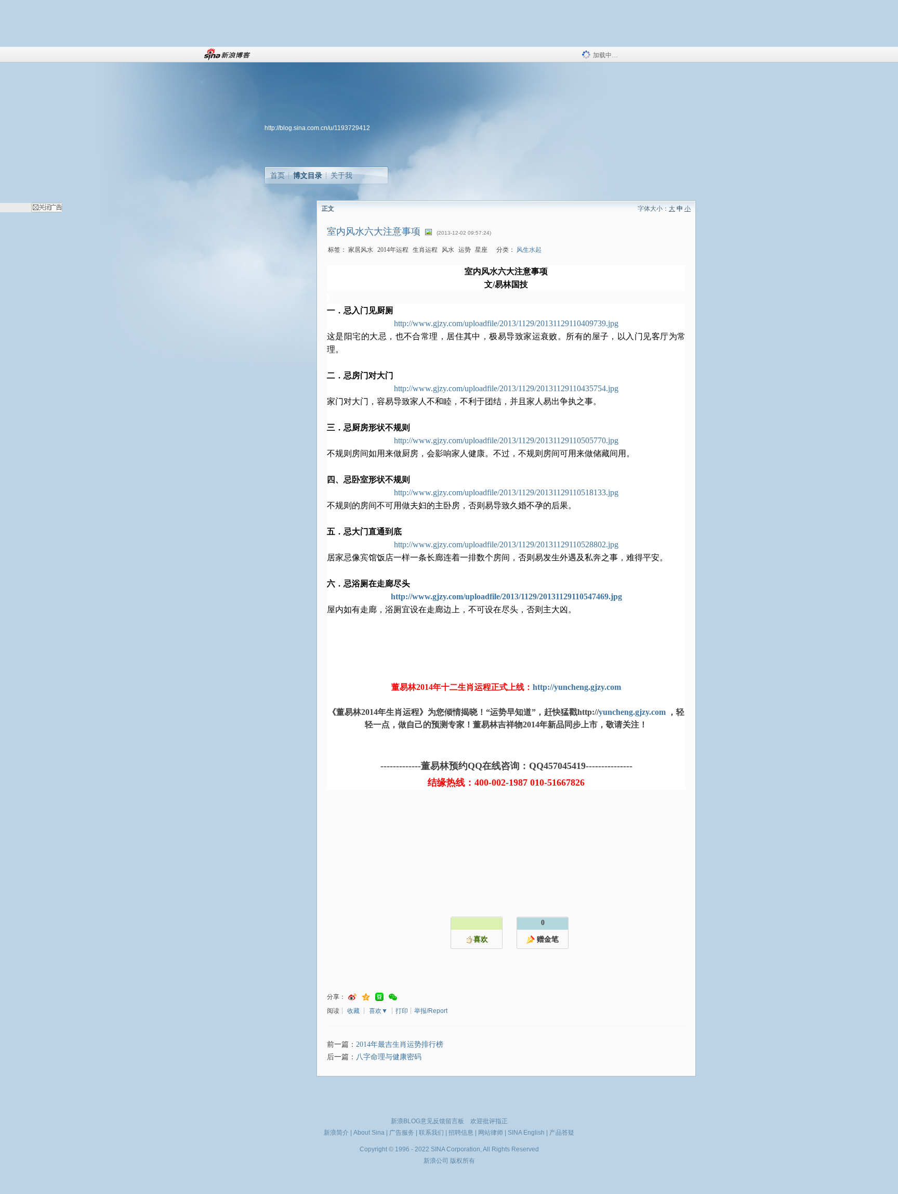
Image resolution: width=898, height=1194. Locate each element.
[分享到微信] (393, 997)
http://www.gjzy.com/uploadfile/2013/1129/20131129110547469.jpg (506, 596)
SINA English (526, 1132)
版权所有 (462, 1160)
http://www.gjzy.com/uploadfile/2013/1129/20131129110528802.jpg (506, 544)
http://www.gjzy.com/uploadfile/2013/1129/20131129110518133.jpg (506, 492)
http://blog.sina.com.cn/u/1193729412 (317, 128)
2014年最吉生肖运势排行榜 (399, 1044)
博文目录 (307, 175)
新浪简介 (336, 1132)
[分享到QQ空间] (366, 997)
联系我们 (431, 1132)
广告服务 (401, 1132)
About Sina (369, 1132)
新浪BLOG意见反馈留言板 (427, 1121)
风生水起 (529, 249)
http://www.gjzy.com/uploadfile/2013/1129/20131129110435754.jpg (506, 388)
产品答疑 (561, 1132)
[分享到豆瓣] (379, 997)
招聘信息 (460, 1132)
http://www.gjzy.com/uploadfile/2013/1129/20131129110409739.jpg (506, 323)
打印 (401, 1011)
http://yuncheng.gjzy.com (577, 687)
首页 (277, 175)
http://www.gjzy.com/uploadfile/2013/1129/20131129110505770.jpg (506, 440)
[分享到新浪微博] (352, 997)
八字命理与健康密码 (388, 1057)
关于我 (341, 175)
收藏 (353, 1011)
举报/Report (430, 1011)
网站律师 (490, 1132)
